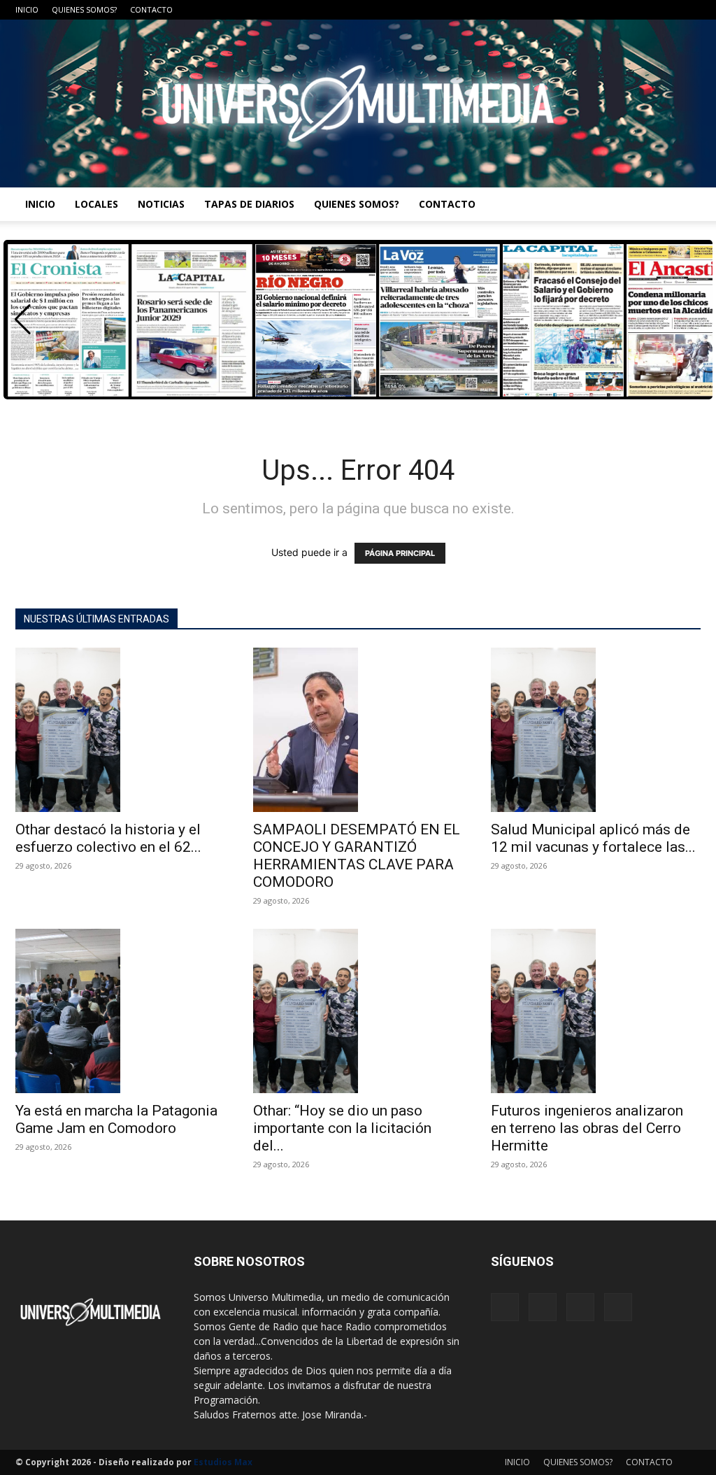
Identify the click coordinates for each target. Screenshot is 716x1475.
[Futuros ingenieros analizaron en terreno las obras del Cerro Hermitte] (596, 1011)
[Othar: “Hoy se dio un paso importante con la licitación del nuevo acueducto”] (358, 1011)
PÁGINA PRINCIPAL (400, 553)
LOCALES (96, 204)
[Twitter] (667, 10)
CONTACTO (151, 9)
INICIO (26, 9)
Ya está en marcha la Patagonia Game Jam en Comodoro (116, 1119)
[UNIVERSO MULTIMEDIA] (358, 103)
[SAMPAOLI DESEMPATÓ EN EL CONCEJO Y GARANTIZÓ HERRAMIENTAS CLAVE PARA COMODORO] (358, 730)
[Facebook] (620, 10)
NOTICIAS (161, 204)
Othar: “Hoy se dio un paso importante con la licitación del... (342, 1128)
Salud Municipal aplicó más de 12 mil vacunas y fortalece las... (593, 838)
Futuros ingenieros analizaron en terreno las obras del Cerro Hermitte (587, 1128)
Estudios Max (223, 1462)
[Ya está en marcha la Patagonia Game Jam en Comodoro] (120, 1011)
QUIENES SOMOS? (84, 9)
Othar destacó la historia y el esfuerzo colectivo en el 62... (108, 838)
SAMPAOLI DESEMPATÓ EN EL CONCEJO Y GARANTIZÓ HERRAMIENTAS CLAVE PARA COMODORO (356, 855)
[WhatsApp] (690, 10)
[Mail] (643, 10)
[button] (22, 319)
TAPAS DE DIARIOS (249, 204)
